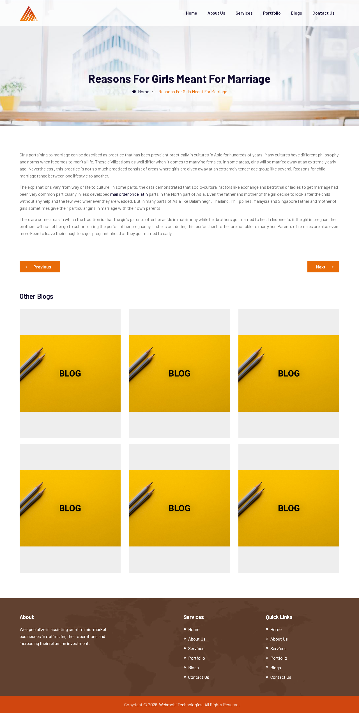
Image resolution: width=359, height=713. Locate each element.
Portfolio (272, 12)
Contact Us (323, 12)
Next (321, 266)
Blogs (296, 12)
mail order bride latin (129, 194)
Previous (42, 266)
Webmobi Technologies (180, 704)
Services (244, 12)
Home (191, 12)
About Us (216, 12)
